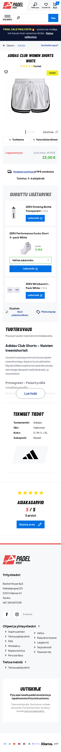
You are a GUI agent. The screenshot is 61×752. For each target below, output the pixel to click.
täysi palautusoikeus (20, 313)
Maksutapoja (48, 311)
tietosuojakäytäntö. (34, 711)
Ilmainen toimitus (23, 171)
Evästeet (27, 614)
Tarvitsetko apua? (49, 45)
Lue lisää (30, 393)
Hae (53, 17)
